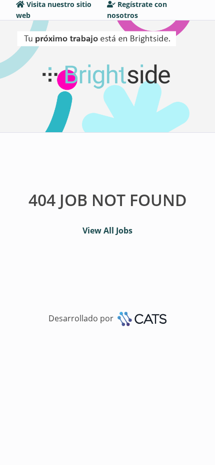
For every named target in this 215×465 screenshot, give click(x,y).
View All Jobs (107, 230)
